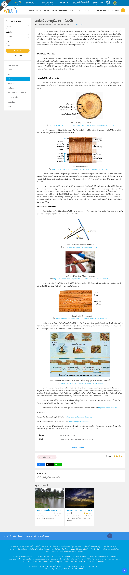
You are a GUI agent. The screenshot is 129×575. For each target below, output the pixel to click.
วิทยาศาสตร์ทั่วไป (13, 97)
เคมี (9, 74)
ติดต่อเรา (21, 536)
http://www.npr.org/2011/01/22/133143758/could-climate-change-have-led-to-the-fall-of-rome (82, 125)
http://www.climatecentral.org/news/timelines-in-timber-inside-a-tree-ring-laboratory (81, 278)
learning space (18, 3)
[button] (123, 10)
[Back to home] (11, 10)
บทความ (47, 10)
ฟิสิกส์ (10, 69)
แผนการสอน (63, 10)
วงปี (44, 478)
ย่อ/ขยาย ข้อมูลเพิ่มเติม (80, 447)
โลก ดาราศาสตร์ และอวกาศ (17, 93)
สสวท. (109, 3)
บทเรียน (54, 10)
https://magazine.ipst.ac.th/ (107, 407)
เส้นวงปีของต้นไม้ (53, 478)
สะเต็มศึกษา (11, 102)
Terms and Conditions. (70, 566)
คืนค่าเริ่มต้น (18, 55)
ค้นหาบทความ (15, 20)
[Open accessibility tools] (124, 570)
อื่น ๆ (9, 106)
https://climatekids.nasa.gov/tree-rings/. (79, 417)
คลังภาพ (39, 10)
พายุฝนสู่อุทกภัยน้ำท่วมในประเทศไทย (48, 510)
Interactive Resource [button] (87, 10)
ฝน (39, 478)
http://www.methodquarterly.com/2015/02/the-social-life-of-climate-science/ (82, 318)
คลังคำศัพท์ (115, 10)
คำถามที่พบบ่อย (43, 536)
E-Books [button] (73, 10)
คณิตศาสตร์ (12, 83)
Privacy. (81, 566)
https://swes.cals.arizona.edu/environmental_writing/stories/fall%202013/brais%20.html (81, 169)
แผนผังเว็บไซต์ (31, 536)
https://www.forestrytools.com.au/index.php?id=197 (81, 247)
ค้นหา (19, 50)
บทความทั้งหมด (13, 65)
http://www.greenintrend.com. (79, 421)
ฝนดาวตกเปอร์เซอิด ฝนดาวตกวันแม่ (79, 510)
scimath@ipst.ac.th (54, 568)
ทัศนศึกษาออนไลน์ (103, 10)
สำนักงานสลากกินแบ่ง (115, 3)
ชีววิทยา (10, 79)
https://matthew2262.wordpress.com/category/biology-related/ (81, 383)
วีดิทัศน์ (31, 10)
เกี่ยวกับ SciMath (10, 536)
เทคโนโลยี (11, 88)
